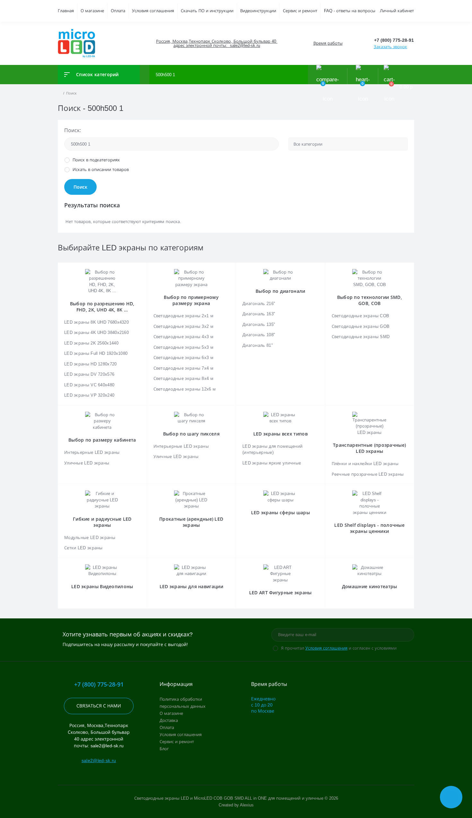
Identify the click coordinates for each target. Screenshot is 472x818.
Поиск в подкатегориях (96, 159)
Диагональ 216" (258, 303)
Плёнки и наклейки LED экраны (365, 463)
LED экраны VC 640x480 (89, 384)
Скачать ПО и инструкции (207, 10)
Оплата (118, 10)
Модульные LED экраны (89, 537)
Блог (164, 748)
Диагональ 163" (258, 313)
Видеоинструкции (258, 10)
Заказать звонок (390, 46)
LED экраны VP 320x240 (89, 395)
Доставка (169, 720)
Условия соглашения (153, 10)
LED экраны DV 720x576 (89, 374)
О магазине (92, 10)
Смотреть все (280, 383)
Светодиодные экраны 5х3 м (183, 347)
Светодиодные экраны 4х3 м (183, 336)
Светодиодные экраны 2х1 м (183, 315)
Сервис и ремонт (300, 10)
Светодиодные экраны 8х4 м (183, 378)
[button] (216, 43)
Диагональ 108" (258, 334)
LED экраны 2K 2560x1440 (91, 343)
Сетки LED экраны (83, 547)
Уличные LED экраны (86, 463)
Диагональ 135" (258, 324)
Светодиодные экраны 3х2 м (183, 326)
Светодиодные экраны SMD (361, 336)
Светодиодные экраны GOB (361, 326)
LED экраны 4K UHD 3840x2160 (96, 332)
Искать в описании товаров (101, 169)
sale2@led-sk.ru (99, 760)
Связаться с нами (98, 705)
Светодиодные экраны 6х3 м (183, 357)
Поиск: (72, 130)
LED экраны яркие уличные (271, 463)
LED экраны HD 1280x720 (90, 364)
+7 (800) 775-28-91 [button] (99, 684)
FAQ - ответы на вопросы (349, 10)
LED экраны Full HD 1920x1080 (95, 353)
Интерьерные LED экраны (92, 452)
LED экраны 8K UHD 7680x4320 (96, 322)
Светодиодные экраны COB (360, 315)
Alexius (247, 805)
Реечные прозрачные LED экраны (368, 474)
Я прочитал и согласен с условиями (339, 648)
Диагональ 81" (257, 345)
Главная (66, 10)
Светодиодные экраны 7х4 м (183, 368)
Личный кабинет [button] (397, 10)
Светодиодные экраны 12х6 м (184, 389)
